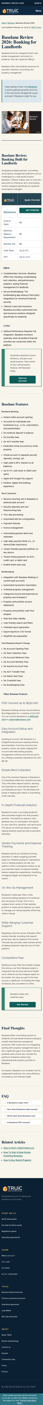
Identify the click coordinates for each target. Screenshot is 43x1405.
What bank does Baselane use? (21, 1116)
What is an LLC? (8, 1256)
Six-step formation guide (12, 1225)
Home (4, 23)
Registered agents (9, 1231)
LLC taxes (6, 1268)
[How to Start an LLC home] (10, 11)
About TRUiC (7, 1335)
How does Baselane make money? (22, 1109)
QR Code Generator (10, 1317)
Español (5, 1353)
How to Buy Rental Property (17, 1160)
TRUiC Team (36, 27)
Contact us (6, 1347)
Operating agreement (10, 1304)
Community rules (8, 1359)
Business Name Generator (12, 1292)
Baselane (32, 87)
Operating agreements (11, 1237)
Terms (4, 1365)
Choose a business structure (13, 1298)
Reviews (11, 23)
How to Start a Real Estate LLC (18, 1148)
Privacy (5, 1372)
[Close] (42, 1394)
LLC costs (6, 1262)
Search (38, 3)
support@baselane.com (20, 719)
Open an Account (22, 379)
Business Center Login (13, 3)
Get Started (22, 1004)
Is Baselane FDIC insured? (18, 1122)
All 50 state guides (9, 1219)
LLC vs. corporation (10, 1274)
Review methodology (10, 1341)
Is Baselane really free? (17, 1103)
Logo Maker (6, 1310)
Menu (38, 11)
